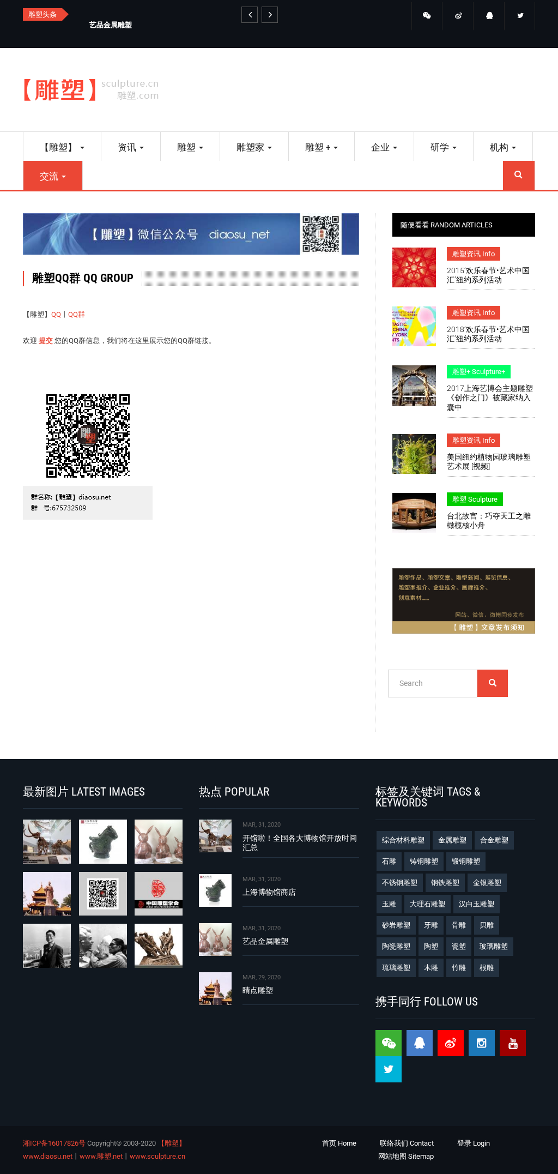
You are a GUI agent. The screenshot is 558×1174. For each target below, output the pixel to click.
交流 (50, 176)
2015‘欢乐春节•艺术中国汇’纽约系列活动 (488, 275)
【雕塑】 (59, 147)
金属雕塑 (452, 840)
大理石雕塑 (427, 904)
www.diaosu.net (47, 1156)
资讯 (128, 147)
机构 (500, 147)
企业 (381, 147)
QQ (56, 314)
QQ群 (76, 314)
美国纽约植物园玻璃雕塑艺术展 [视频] (489, 462)
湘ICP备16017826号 (54, 1143)
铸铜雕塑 (424, 861)
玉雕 (389, 904)
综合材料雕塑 (403, 840)
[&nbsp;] (249, 15)
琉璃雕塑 (396, 968)
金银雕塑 (487, 882)
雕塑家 (251, 147)
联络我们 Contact (407, 1143)
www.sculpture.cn (157, 1156)
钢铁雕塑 (445, 882)
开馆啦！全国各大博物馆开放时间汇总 (299, 843)
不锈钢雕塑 (399, 882)
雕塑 (187, 147)
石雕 (389, 861)
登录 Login (473, 1143)
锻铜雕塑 (466, 861)
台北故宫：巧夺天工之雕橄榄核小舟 (489, 520)
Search (519, 175)
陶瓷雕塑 (396, 946)
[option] (174, 24)
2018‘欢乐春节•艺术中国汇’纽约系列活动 (488, 334)
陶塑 (431, 946)
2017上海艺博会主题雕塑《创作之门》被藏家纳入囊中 (490, 397)
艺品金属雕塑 (110, 25)
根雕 (487, 968)
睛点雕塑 (257, 990)
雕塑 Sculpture (475, 499)
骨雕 (459, 925)
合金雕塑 (494, 840)
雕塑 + (318, 147)
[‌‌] (426, 16)
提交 (46, 340)
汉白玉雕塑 (476, 904)
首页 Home (339, 1143)
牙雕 (431, 925)
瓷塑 (459, 946)
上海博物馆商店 (269, 892)
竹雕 (459, 968)
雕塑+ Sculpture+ (478, 372)
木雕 (431, 968)
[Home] (95, 89)
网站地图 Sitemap (406, 1156)
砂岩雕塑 (396, 925)
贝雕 (487, 925)
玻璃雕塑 (494, 946)
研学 (440, 147)
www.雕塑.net (101, 1156)
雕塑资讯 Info (473, 254)
